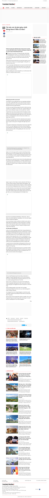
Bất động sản (28, 480)
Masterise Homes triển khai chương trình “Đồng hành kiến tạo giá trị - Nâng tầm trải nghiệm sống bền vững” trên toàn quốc (25, 407)
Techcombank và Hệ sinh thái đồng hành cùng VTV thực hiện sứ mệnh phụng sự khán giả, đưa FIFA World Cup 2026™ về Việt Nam (25, 353)
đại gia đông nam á (21, 321)
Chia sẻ (24, 325)
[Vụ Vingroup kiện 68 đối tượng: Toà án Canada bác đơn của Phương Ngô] (12, 440)
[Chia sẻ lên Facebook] (4, 33)
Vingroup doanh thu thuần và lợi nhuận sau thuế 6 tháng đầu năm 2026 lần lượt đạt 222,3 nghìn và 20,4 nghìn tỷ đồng (25, 417)
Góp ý (4, 27)
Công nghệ (16, 481)
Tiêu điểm (4, 480)
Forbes (8, 318)
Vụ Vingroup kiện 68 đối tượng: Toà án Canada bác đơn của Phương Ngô (25, 438)
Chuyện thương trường (41, 480)
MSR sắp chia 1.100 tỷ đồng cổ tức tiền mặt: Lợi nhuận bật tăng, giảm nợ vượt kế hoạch (25, 386)
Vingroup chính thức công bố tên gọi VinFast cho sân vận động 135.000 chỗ (25, 428)
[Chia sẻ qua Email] (4, 36)
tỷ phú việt (17, 318)
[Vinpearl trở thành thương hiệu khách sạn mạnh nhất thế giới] (12, 398)
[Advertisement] (24, 16)
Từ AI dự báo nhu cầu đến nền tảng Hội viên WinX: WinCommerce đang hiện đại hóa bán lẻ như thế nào (25, 375)
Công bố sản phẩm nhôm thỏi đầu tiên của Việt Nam (25, 458)
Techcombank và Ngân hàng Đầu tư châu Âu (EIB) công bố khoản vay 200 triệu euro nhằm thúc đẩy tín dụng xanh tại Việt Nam (12, 365)
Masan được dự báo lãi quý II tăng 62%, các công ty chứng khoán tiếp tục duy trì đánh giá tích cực (12, 340)
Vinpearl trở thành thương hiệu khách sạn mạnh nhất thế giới (25, 396)
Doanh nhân (5, 481)
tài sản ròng (26, 318)
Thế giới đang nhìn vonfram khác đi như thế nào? (24, 340)
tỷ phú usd (21, 318)
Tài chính (16, 480)
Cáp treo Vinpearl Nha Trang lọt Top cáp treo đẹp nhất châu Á (25, 365)
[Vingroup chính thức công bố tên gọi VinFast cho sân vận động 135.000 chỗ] (12, 430)
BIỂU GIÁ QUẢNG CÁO (28, 496)
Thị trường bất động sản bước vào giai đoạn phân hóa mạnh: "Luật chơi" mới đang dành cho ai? (25, 449)
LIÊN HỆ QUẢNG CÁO (21, 496)
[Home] (4, 31)
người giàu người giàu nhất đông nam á (13, 321)
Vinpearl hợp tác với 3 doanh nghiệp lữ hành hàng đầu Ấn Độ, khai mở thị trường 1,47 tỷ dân (12, 353)
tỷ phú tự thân (13, 318)
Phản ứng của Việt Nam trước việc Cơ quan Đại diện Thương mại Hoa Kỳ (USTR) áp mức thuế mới (24, 469)
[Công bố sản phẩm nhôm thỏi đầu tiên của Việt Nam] (12, 461)
